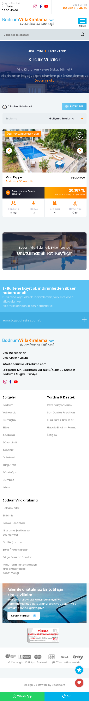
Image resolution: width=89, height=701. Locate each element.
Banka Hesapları (13, 523)
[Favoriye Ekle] (79, 136)
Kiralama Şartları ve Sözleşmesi (16, 533)
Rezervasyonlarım (59, 405)
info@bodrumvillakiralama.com (24, 364)
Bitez (5, 427)
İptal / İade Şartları (15, 550)
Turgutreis (9, 465)
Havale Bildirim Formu (61, 427)
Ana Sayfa (35, 51)
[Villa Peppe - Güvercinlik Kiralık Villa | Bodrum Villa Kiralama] (44, 150)
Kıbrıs (6, 487)
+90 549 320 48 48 (15, 358)
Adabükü (8, 435)
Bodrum (7, 405)
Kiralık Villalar (57, 51)
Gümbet (8, 480)
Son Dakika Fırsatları (61, 412)
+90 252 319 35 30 (14, 353)
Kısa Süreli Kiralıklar (60, 420)
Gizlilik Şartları (12, 542)
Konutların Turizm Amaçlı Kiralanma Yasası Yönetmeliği (19, 569)
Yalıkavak (9, 412)
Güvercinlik (9, 442)
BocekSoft (58, 685)
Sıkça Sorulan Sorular (17, 557)
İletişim (52, 435)
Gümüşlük (9, 420)
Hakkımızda (10, 508)
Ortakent (8, 457)
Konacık (7, 450)
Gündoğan (9, 472)
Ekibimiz (7, 515)
